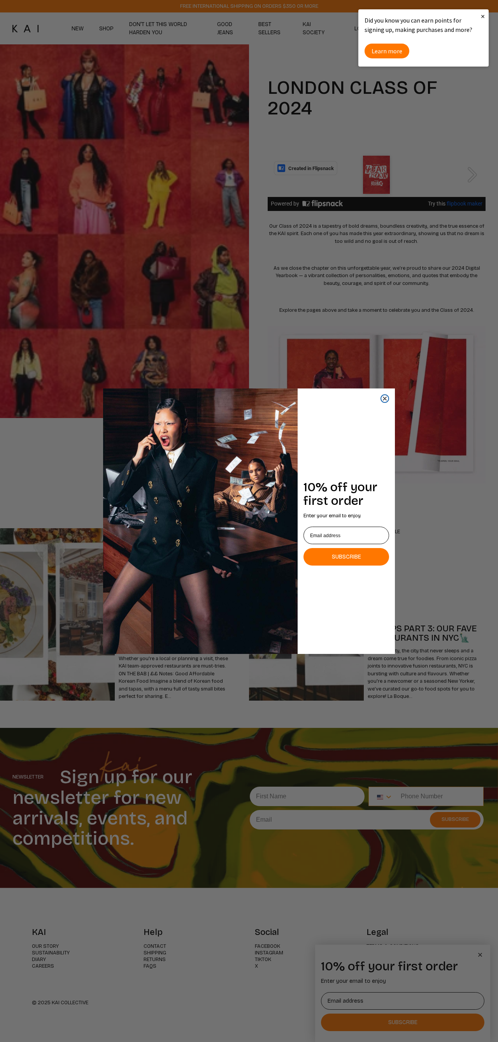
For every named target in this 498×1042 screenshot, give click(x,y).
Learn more (387, 51)
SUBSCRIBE (346, 557)
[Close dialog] (385, 398)
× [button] (483, 16)
